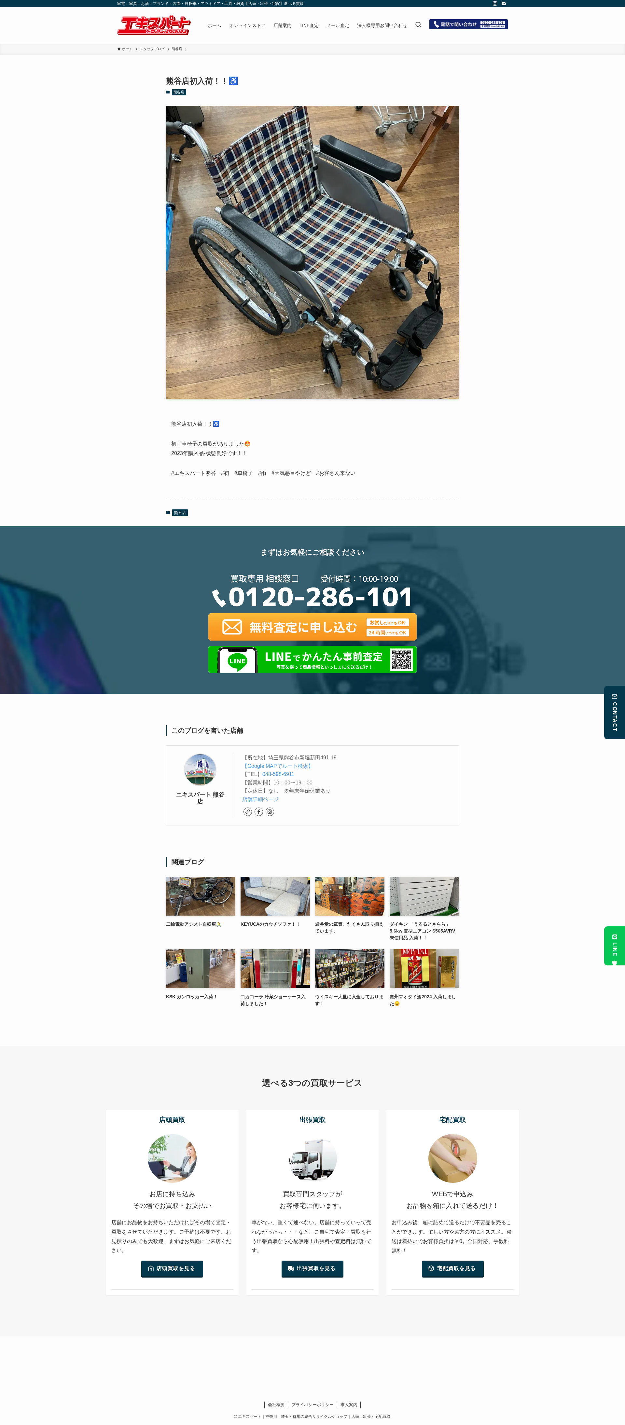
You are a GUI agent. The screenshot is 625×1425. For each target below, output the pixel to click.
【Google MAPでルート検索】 (277, 766)
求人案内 (348, 1404)
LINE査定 (615, 950)
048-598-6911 (278, 774)
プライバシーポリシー (312, 1404)
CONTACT (615, 716)
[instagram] (495, 3)
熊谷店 (179, 92)
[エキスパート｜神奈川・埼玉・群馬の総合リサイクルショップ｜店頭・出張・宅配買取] (154, 25)
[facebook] (259, 812)
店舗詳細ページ (260, 799)
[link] (247, 812)
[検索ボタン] (418, 25)
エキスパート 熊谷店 (200, 798)
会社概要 (276, 1404)
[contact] (503, 3)
